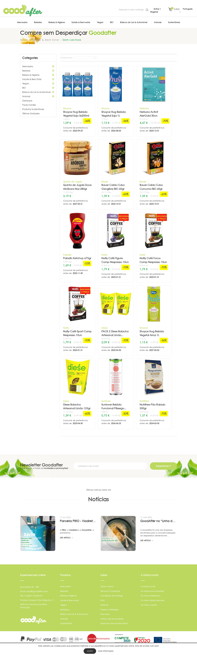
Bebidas (26, 70)
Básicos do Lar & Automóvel (36, 92)
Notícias (104, 605)
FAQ (103, 600)
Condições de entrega (112, 595)
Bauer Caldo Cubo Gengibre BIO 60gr (113, 186)
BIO (24, 87)
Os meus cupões (149, 605)
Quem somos (107, 586)
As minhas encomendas (152, 591)
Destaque (27, 100)
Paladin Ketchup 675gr (77, 258)
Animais (26, 96)
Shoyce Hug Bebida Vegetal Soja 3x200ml (76, 113)
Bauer (104, 181)
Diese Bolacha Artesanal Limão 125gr (77, 406)
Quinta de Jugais (72, 181)
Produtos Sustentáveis (33, 109)
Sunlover (105, 401)
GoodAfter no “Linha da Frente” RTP (158, 521)
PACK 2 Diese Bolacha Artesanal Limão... (115, 333)
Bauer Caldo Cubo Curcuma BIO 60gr (151, 186)
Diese (104, 327)
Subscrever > (163, 466)
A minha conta (148, 586)
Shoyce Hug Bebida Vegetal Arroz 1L (152, 333)
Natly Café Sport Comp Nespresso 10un (77, 333)
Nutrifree (144, 401)
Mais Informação (106, 651)
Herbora (144, 108)
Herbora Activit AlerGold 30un (149, 113)
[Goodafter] (23, 10)
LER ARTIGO (65, 537)
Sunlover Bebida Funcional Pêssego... (113, 406)
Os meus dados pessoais (152, 600)
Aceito (90, 651)
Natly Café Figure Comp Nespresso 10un (115, 260)
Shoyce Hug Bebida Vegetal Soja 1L (113, 113)
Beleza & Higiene (30, 75)
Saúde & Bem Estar (32, 79)
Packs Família (29, 105)
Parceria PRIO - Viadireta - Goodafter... (78, 521)
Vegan (25, 83)
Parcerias (105, 614)
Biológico (64, 609)
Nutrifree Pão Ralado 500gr (152, 406)
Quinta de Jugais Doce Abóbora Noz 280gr (77, 186)
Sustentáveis (66, 623)
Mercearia (27, 66)
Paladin (67, 254)
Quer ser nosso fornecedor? (114, 623)
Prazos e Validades (110, 609)
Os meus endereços (150, 595)
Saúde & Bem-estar (69, 600)
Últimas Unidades (31, 113)
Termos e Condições (110, 591)
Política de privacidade (112, 619)
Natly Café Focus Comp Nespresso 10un (153, 260)
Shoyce (67, 108)
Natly (104, 254)
